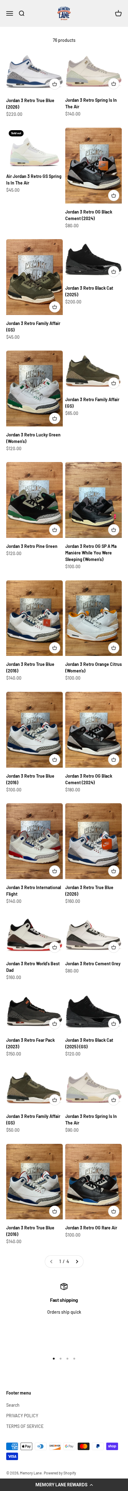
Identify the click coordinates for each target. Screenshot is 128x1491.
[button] (64, 1485)
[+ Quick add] (54, 84)
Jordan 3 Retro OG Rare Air (91, 1227)
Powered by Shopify (60, 1473)
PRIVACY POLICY (22, 1415)
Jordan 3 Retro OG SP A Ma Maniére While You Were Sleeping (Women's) (91, 553)
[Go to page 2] (76, 1261)
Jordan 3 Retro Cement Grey (93, 963)
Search (13, 1405)
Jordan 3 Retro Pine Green (31, 546)
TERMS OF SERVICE (24, 1426)
